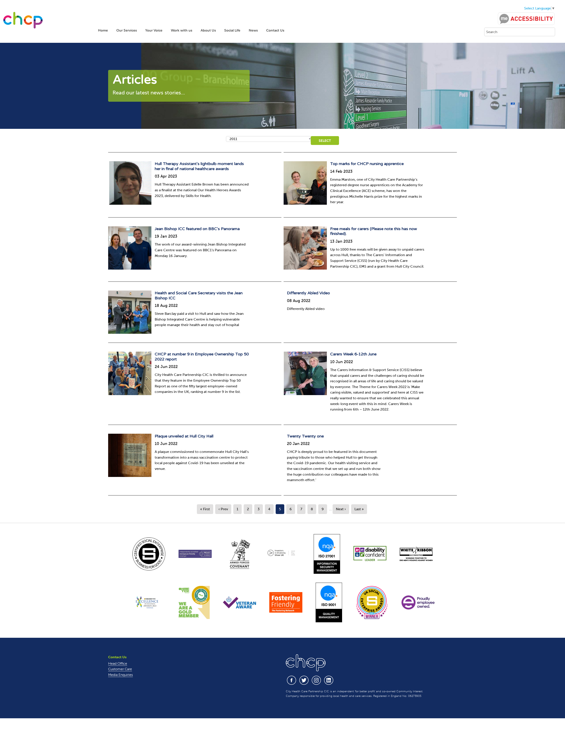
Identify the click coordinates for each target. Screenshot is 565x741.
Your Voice (153, 30)
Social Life (232, 30)
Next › (341, 509)
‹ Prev (223, 509)
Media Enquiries (120, 674)
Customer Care (120, 669)
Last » (359, 509)
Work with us (181, 30)
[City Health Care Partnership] (23, 20)
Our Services (126, 30)
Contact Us (275, 30)
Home (103, 30)
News (253, 30)
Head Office (117, 663)
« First (205, 509)
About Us (208, 30)
